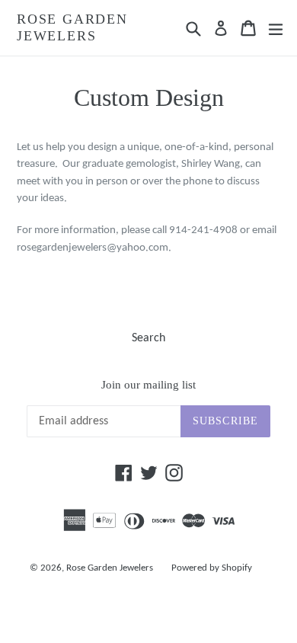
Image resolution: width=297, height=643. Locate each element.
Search (148, 338)
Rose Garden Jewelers (72, 27)
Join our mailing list (148, 385)
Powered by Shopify (211, 568)
